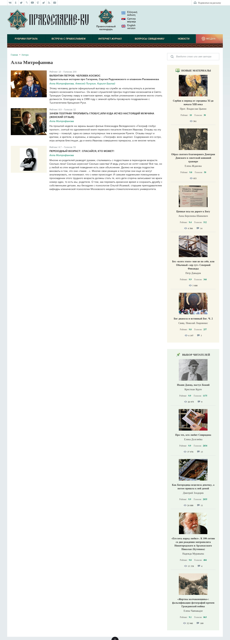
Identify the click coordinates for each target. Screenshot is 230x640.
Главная (14, 54)
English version (131, 27)
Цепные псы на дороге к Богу (193, 211)
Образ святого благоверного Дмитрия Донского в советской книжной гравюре (193, 157)
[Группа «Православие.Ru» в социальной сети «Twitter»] (21, 2)
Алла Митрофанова (61, 121)
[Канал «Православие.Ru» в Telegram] (43, 2)
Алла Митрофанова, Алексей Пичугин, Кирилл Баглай (82, 83)
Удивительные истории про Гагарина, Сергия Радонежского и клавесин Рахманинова (104, 79)
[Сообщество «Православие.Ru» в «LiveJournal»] (27, 2)
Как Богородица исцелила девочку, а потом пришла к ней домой (193, 486)
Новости (183, 38)
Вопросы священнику (149, 38)
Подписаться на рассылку (209, 2)
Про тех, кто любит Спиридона (193, 435)
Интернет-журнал (110, 38)
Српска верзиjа (131, 20)
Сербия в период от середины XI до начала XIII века (193, 102)
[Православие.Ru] (48, 19)
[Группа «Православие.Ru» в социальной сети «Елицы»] (38, 2)
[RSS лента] (49, 2)
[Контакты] (55, 2)
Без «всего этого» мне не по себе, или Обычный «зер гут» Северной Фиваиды (193, 264)
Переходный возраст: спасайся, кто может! (81, 151)
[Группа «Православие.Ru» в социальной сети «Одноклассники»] (16, 2)
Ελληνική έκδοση (132, 13)
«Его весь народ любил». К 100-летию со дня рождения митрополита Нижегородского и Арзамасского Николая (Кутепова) (193, 543)
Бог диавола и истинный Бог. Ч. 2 (193, 318)
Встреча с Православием (69, 38)
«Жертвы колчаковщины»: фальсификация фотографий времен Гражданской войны (193, 602)
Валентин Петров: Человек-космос (74, 75)
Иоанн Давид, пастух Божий (193, 385)
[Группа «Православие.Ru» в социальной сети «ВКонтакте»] (10, 2)
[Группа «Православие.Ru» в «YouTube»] (32, 2)
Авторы (25, 54)
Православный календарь (106, 28)
